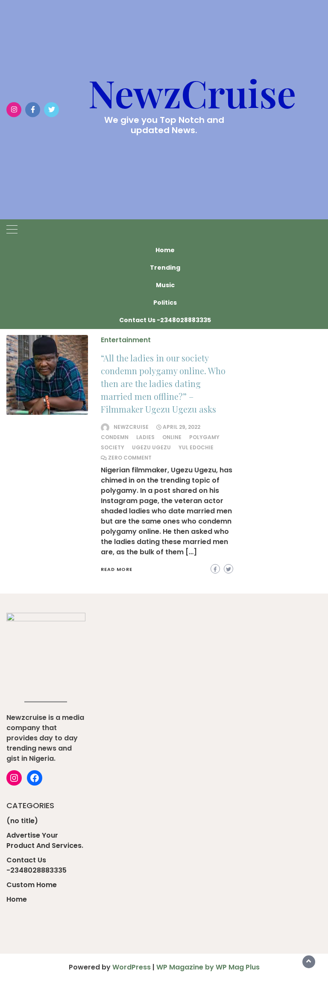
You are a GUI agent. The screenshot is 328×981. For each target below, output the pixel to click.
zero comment (130, 457)
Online (172, 437)
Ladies (145, 437)
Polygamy (204, 437)
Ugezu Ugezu (151, 447)
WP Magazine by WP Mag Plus (208, 967)
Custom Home (31, 885)
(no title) (22, 821)
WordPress (131, 967)
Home (165, 250)
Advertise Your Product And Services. (44, 840)
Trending (165, 267)
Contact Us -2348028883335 (165, 320)
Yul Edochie (196, 447)
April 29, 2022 (181, 427)
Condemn (115, 437)
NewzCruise (192, 92)
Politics (165, 302)
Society (112, 447)
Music (165, 285)
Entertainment (126, 340)
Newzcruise (131, 427)
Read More (116, 569)
